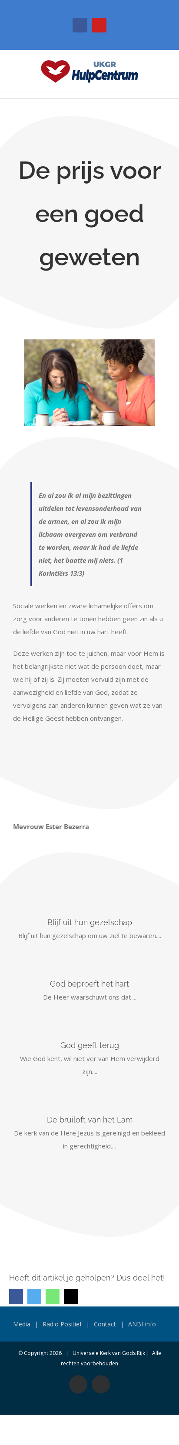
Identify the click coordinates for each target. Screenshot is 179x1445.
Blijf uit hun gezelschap (89, 922)
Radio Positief (62, 1324)
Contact (105, 1324)
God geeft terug (89, 1045)
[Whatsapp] (53, 1296)
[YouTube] (99, 25)
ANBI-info (142, 1324)
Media (21, 1324)
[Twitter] (34, 1296)
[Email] (71, 1296)
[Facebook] (80, 25)
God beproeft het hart (89, 983)
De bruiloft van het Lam (90, 1119)
